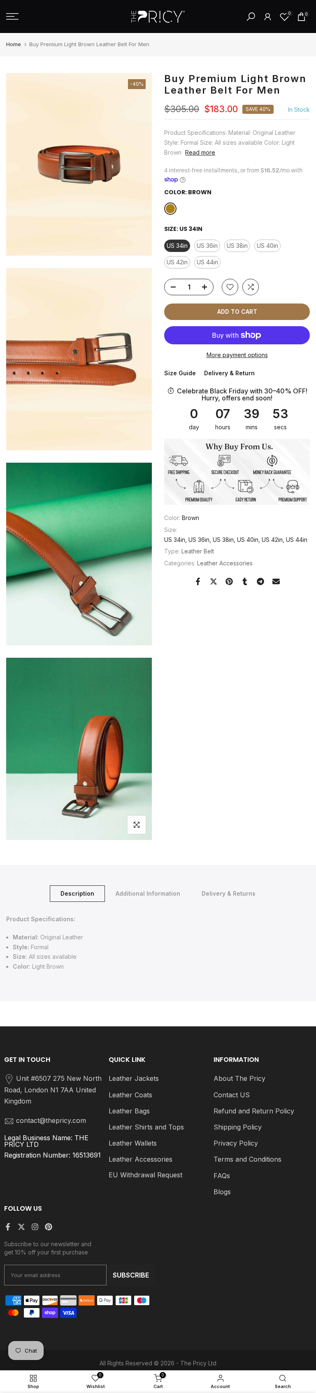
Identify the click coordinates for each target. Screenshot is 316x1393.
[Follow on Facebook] (8, 1227)
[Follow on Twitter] (21, 1227)
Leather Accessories (225, 563)
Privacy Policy (236, 1143)
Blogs (222, 1192)
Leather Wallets (133, 1143)
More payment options (237, 354)
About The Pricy (239, 1078)
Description (77, 893)
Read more (200, 152)
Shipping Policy (238, 1127)
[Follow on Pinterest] (48, 1227)
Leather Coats (130, 1095)
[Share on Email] (276, 581)
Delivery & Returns (229, 893)
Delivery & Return (229, 372)
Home (13, 44)
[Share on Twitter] (213, 581)
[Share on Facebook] (198, 581)
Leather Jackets (134, 1078)
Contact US (232, 1095)
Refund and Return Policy (254, 1111)
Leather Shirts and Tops (146, 1127)
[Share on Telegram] (260, 581)
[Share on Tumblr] (245, 581)
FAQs (222, 1176)
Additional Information (148, 893)
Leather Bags (129, 1111)
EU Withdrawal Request (145, 1175)
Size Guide (180, 372)
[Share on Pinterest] (229, 581)
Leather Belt (197, 551)
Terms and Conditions (247, 1159)
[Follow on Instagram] (35, 1227)
